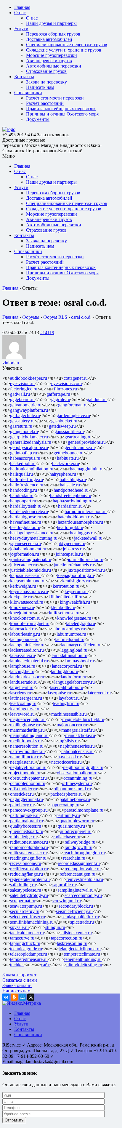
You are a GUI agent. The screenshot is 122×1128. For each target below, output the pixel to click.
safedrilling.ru (23, 884)
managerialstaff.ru (78, 730)
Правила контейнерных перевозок (61, 108)
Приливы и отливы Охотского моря (62, 113)
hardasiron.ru (70, 506)
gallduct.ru (97, 399)
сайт (45, 964)
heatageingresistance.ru (31, 532)
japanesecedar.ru (25, 543)
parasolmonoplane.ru (83, 810)
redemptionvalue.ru (83, 868)
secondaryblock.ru (76, 906)
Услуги (21, 28)
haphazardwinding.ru (72, 500)
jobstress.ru (73, 548)
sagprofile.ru (64, 884)
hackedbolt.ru (23, 463)
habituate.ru (68, 458)
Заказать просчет (19, 974)
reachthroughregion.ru (84, 852)
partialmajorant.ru (26, 820)
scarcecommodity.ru (83, 895)
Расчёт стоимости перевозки (55, 97)
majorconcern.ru (72, 724)
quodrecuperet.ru (76, 831)
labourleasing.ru (25, 634)
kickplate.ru (21, 596)
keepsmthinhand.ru (28, 580)
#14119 (47, 332)
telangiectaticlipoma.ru (80, 948)
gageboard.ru (22, 399)
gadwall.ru (20, 394)
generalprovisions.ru (87, 442)
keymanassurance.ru (29, 591)
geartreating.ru (78, 436)
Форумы (30, 317)
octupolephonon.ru (27, 783)
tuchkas (17, 964)
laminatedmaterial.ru (29, 660)
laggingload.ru (73, 650)
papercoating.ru (64, 804)
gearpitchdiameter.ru (29, 436)
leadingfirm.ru (66, 703)
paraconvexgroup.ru (29, 810)
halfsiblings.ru (73, 479)
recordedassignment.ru (79, 863)
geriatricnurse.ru (80, 447)
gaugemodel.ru (24, 431)
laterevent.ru (99, 692)
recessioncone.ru (25, 863)
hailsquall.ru (21, 474)
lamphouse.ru (22, 666)
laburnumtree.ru (71, 634)
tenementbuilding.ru (83, 959)
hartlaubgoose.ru (25, 516)
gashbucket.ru (64, 420)
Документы (37, 119)
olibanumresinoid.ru (72, 788)
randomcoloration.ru (29, 847)
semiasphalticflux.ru (80, 916)
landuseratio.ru (24, 682)
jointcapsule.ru (69, 554)
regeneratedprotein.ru (30, 879)
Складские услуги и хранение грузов (63, 49)
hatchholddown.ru (75, 516)
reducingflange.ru (26, 874)
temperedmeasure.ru (29, 959)
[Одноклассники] (14, 997)
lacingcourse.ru (24, 639)
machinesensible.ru (69, 714)
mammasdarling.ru (27, 730)
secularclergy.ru (24, 911)
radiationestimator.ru (29, 842)
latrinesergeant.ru (26, 698)
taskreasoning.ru (72, 943)
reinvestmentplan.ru (84, 879)
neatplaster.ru (22, 762)
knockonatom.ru (25, 618)
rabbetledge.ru (23, 836)
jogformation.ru (24, 554)
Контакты (24, 76)
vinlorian (10, 362)
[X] (30, 997)
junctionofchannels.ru (74, 564)
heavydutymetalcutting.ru (33, 538)
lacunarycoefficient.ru (81, 644)
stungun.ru (55, 927)
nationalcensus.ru (77, 751)
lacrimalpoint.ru (69, 639)
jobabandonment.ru (28, 548)
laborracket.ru (23, 628)
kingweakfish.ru (75, 602)
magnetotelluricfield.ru (83, 719)
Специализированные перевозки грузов (66, 44)
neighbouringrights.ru (83, 767)
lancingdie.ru (22, 671)
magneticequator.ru (28, 719)
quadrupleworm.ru (77, 820)
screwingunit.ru (66, 900)
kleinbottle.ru (63, 607)
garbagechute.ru (25, 415)
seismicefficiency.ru (74, 911)
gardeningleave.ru (73, 415)
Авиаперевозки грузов (49, 60)
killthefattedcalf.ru (65, 596)
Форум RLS (55, 317)
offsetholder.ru (23, 788)
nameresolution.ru (27, 746)
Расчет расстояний (45, 103)
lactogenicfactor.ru (27, 644)
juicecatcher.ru (23, 564)
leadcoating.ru (23, 703)
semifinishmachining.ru (32, 921)
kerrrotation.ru (66, 586)
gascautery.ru (22, 420)
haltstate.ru (70, 484)
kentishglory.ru (76, 580)
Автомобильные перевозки (53, 65)
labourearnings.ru (68, 628)
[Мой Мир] (22, 997)
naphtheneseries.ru (77, 746)
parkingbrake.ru (25, 815)
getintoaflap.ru (23, 452)
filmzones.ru (65, 388)
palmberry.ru (22, 804)
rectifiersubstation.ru (29, 868)
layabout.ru (69, 698)
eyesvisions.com (66, 383)
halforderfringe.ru (26, 479)
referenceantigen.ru (77, 874)
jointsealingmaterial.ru (30, 559)
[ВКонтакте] (5, 997)
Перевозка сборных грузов (53, 33)
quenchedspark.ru (26, 831)
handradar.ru (21, 495)
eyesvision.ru (22, 383)
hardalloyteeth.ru (25, 506)
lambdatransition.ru (69, 655)
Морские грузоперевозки (51, 55)
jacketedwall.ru (88, 538)
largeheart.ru (21, 687)
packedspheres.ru (66, 794)
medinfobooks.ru (26, 740)
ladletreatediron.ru (27, 650)
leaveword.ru (22, 714)
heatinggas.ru (82, 532)
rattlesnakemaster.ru (28, 852)
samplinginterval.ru (76, 890)
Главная (22, 7)
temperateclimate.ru (82, 953)
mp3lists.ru (68, 740)
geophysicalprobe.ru (29, 447)
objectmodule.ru (25, 772)
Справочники (28, 92)
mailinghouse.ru (25, 724)
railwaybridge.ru (80, 842)
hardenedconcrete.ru (29, 511)
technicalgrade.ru (26, 948)
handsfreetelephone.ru (70, 495)
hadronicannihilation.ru (31, 468)
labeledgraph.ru (80, 623)
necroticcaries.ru (66, 762)
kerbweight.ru (23, 586)
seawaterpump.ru (26, 906)
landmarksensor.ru (27, 676)
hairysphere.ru (62, 474)
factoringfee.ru (23, 388)
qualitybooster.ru (25, 826)
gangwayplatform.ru (29, 410)
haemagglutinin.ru (87, 468)
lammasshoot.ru (79, 660)
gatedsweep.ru (62, 426)
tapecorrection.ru (66, 937)
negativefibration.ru (28, 767)
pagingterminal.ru (26, 799)
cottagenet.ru (76, 378)
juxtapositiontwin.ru (86, 570)
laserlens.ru (20, 692)
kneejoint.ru (21, 612)
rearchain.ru (74, 858)
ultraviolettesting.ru (84, 964)
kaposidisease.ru (25, 575)
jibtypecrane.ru (71, 543)
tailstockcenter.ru (76, 932)
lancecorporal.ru (67, 666)
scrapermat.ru (22, 900)
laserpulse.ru (59, 692)
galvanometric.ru (25, 404)
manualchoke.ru (80, 735)
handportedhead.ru (71, 490)
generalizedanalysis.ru (30, 442)
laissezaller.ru (22, 655)
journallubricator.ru (85, 559)
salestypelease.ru (25, 890)
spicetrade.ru (82, 921)
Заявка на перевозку (46, 81)
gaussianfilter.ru (69, 431)
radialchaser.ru (66, 836)
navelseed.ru (69, 756)
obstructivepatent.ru (28, 778)
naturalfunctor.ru (25, 756)
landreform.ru (73, 676)
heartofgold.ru (70, 527)
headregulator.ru (25, 527)
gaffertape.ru (58, 394)
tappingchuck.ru (25, 943)
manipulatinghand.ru (29, 735)
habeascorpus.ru (25, 458)
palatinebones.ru (75, 799)
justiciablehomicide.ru (30, 570)
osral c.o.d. (81, 317)
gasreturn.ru (21, 426)
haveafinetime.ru (25, 522)
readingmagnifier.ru (28, 858)
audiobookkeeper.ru (28, 378)
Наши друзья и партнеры (51, 23)
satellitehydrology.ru (29, 895)
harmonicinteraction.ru (86, 511)
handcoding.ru (23, 490)
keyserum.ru (76, 591)
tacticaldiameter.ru (27, 932)
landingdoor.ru (64, 671)
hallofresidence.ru (26, 484)
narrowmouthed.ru (27, 751)
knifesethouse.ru (64, 612)
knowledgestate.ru (74, 618)
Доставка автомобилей (49, 39)
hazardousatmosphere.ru (80, 522)
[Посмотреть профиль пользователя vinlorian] (14, 357)
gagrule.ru (60, 399)
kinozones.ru (22, 607)
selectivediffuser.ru (27, 916)
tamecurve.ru (22, 937)
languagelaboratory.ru (74, 682)
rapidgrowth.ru (78, 847)
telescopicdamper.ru (28, 953)
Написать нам (40, 87)
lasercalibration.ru (66, 687)
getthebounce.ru (69, 452)
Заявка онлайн (17, 985)
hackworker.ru (65, 463)
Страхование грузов (46, 71)
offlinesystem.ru (77, 783)
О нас (20, 12)
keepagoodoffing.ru (75, 575)
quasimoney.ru (71, 826)
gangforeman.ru (73, 404)
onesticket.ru (22, 794)
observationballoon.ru (77, 772)
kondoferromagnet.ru (29, 623)
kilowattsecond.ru (26, 602)
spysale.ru (19, 927)
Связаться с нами (19, 980)
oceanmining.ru (77, 778)
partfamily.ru (68, 815)
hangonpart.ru (23, 500)
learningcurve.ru (25, 708)
